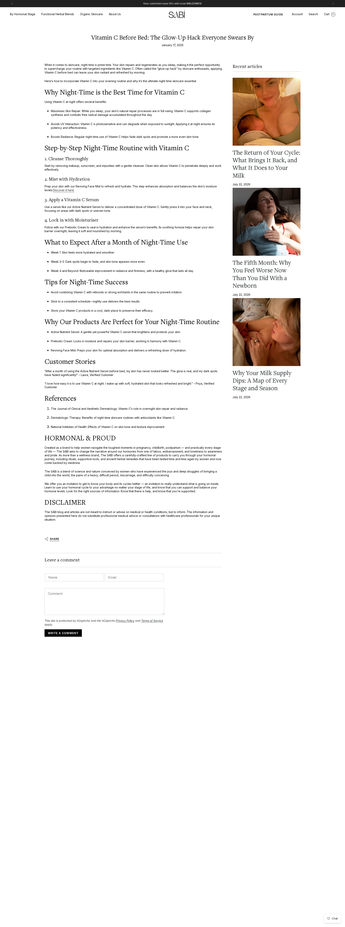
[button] (22, 14)
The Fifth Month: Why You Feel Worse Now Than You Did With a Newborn (262, 274)
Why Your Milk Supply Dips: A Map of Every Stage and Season (262, 380)
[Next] (333, 3)
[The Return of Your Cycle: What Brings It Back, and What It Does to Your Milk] (266, 112)
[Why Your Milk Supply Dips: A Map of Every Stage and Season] (266, 332)
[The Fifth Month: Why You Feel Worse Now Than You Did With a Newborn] (266, 222)
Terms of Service (152, 620)
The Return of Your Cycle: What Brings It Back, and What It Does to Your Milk (266, 164)
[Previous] (12, 3)
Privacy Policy (125, 620)
